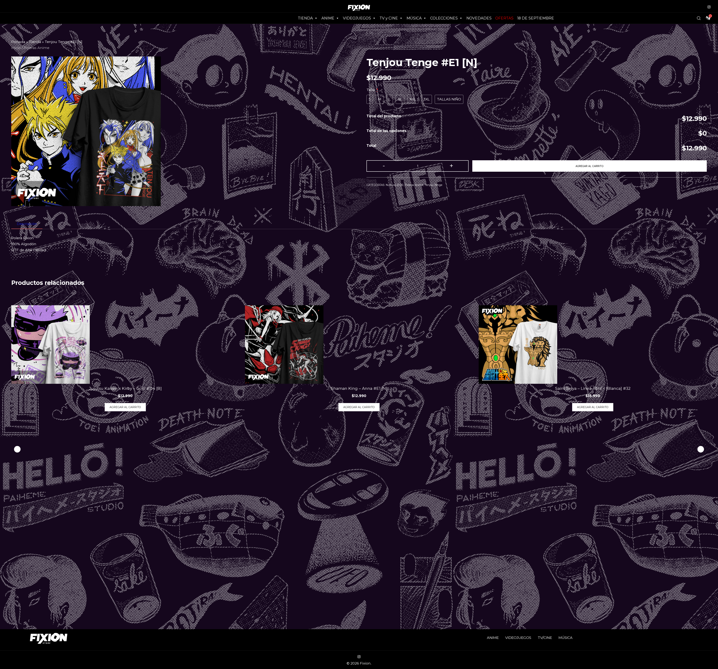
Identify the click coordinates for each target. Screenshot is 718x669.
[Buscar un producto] (698, 18)
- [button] (384, 166)
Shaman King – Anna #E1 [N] (359, 388)
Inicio (16, 48)
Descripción (27, 224)
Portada (18, 42)
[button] (700, 449)
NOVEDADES (479, 18)
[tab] (26, 224)
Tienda (35, 42)
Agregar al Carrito (590, 166)
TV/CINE (545, 638)
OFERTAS (504, 18)
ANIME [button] (327, 18)
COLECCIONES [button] (444, 18)
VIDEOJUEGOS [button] (357, 18)
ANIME (493, 638)
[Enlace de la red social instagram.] (709, 6)
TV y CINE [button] (389, 18)
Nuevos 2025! (394, 185)
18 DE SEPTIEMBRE (535, 18)
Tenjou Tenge (433, 185)
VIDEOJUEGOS (518, 638)
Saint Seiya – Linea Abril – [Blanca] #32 (592, 388)
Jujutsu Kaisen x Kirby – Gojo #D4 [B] (125, 388)
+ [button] (451, 166)
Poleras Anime (36, 48)
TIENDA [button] (305, 18)
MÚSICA (414, 18)
